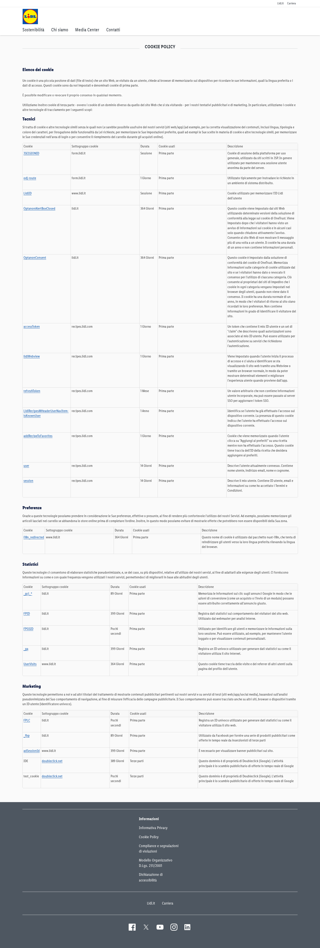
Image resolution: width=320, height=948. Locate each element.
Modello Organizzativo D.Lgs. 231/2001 (155, 863)
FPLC (27, 720)
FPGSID (28, 629)
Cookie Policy (149, 837)
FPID (27, 613)
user (26, 466)
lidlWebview (32, 356)
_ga (26, 649)
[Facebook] (132, 927)
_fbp (27, 735)
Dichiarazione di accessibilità (151, 877)
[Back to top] (300, 942)
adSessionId (32, 751)
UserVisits (30, 664)
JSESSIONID (31, 153)
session (28, 481)
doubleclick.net (52, 761)
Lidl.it (151, 903)
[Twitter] (146, 927)
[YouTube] (160, 927)
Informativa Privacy (153, 827)
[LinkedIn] (188, 927)
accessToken (32, 326)
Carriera (167, 903)
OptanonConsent (35, 257)
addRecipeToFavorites (38, 436)
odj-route (30, 178)
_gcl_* (28, 593)
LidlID (28, 193)
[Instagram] (174, 927)
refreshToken (32, 391)
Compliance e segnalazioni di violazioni (159, 848)
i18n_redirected (34, 537)
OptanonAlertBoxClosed (39, 208)
